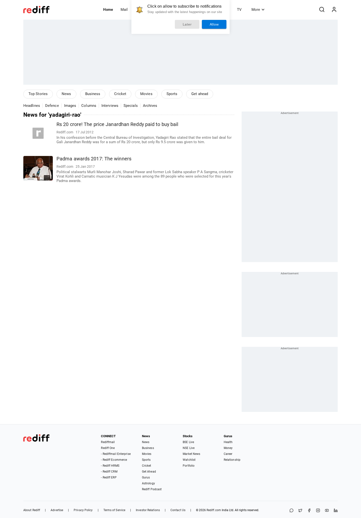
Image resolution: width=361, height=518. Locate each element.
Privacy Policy (83, 510)
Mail (124, 9)
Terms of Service (114, 510)
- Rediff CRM (109, 471)
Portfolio (188, 465)
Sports (172, 94)
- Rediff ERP (108, 477)
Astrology (148, 483)
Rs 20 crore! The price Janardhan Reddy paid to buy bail (117, 124)
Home (108, 9)
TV (239, 9)
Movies (146, 94)
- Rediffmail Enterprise (115, 454)
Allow (214, 24)
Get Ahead (149, 471)
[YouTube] (327, 510)
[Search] (321, 10)
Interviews (109, 105)
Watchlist (189, 460)
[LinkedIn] (336, 510)
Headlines (31, 105)
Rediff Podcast (152, 489)
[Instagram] (318, 510)
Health (228, 442)
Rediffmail (108, 442)
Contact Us (177, 510)
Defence (52, 105)
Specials (131, 105)
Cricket (120, 94)
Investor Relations (148, 510)
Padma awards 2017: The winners (93, 159)
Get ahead (199, 94)
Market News (191, 454)
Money (228, 448)
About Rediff (31, 510)
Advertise (57, 510)
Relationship (232, 460)
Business (92, 94)
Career (228, 454)
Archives (150, 105)
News (66, 94)
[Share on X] (300, 510)
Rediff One (108, 448)
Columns (88, 105)
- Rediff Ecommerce (114, 460)
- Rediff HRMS (110, 465)
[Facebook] (309, 510)
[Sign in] (334, 10)
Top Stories (38, 94)
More (255, 9)
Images (70, 105)
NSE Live (188, 448)
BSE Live (188, 442)
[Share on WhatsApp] (291, 510)
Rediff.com (214, 510)
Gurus (146, 477)
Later (187, 24)
